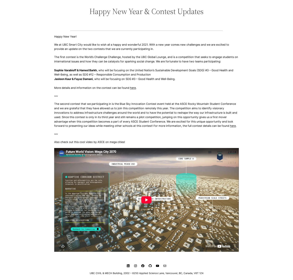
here (133, 87)
